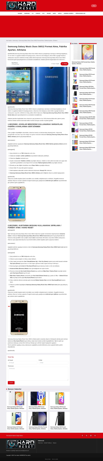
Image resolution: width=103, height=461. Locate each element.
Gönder (11, 382)
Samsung (27, 13)
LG (32, 13)
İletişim (54, 443)
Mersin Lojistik (55, 459)
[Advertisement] (51, 26)
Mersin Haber (48, 459)
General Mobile (68, 13)
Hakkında (40, 443)
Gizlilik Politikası (48, 443)
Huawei (20, 13)
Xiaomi (49, 13)
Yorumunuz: (11, 366)
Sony (54, 13)
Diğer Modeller (80, 13)
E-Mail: (40, 360)
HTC (43, 13)
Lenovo (38, 13)
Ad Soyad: (10, 360)
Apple (60, 13)
